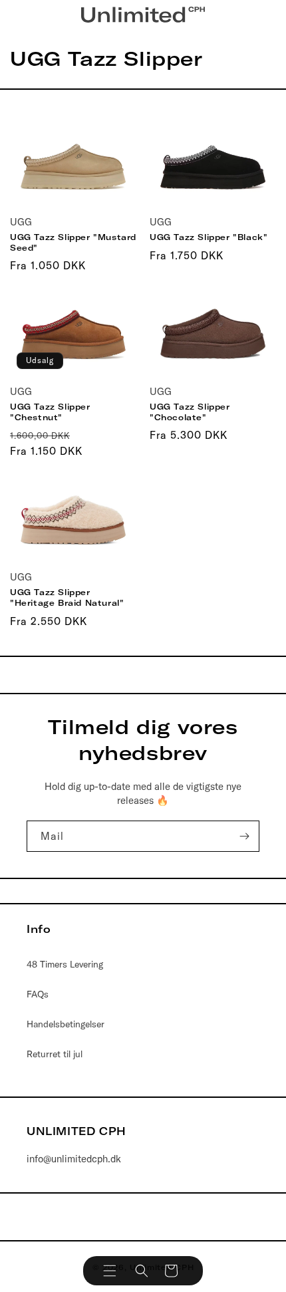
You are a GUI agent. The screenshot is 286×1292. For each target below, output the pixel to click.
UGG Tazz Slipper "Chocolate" (190, 412)
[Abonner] (244, 836)
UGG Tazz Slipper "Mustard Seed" (73, 242)
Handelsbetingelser (65, 1024)
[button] (109, 1270)
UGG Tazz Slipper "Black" (208, 237)
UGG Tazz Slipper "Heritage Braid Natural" (67, 597)
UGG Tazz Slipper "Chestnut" (50, 412)
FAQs (38, 994)
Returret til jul (54, 1054)
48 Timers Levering (65, 964)
